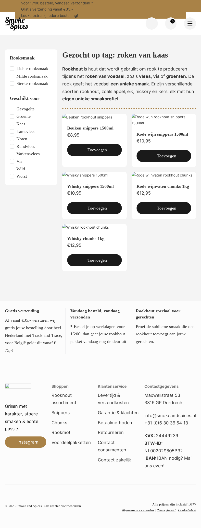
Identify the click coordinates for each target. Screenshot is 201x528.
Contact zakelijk (114, 459)
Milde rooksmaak (32, 76)
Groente (23, 116)
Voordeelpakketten (71, 442)
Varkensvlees (28, 153)
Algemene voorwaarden (138, 510)
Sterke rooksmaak (32, 83)
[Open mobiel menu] (190, 23)
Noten (21, 138)
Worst (21, 176)
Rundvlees (25, 146)
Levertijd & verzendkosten (113, 399)
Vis (19, 161)
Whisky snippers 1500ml (90, 186)
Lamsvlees (25, 131)
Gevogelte (25, 108)
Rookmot (61, 432)
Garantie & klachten (118, 412)
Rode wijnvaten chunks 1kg (163, 186)
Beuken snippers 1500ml (90, 128)
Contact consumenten (112, 446)
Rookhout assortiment (63, 399)
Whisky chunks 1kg (85, 238)
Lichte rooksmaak (32, 68)
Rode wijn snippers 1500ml (162, 134)
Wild (20, 168)
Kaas (20, 123)
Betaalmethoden (115, 422)
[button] (94, 150)
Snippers (60, 412)
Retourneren (111, 432)
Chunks (59, 422)
